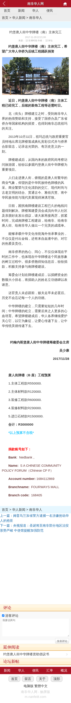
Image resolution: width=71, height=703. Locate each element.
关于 (42, 679)
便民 (49, 10)
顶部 (56, 679)
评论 (50, 40)
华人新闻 (18, 18)
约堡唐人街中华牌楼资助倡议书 (26, 654)
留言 (28, 679)
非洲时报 (32, 40)
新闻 (21, 10)
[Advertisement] (35, 568)
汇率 (49, 670)
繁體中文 (41, 686)
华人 (35, 10)
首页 (7, 10)
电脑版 (28, 686)
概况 (64, 670)
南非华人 (35, 18)
